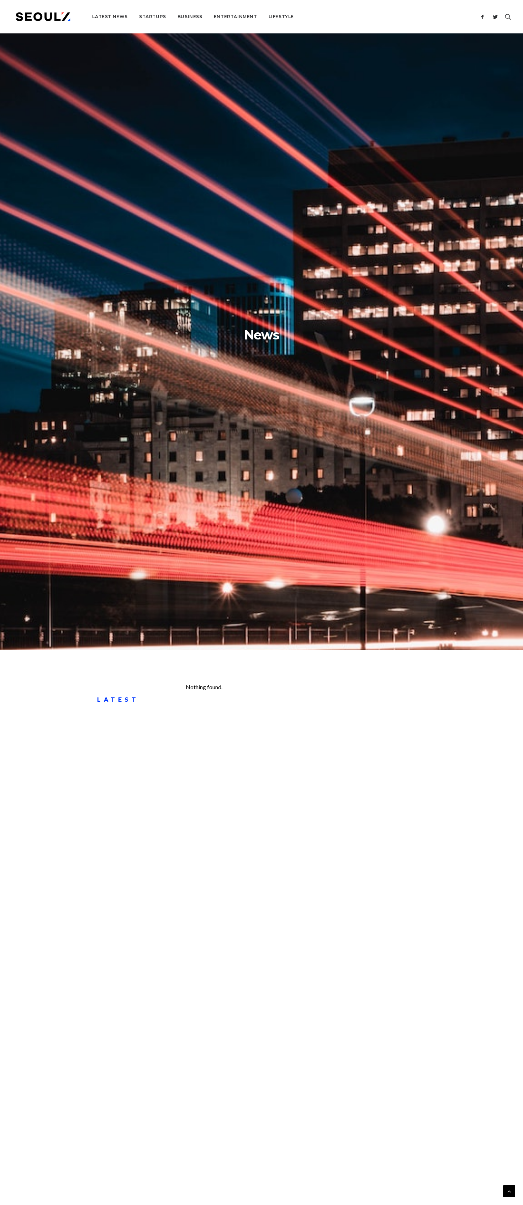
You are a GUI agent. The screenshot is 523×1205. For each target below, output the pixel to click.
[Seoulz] (43, 17)
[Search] (506, 16)
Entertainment (235, 16)
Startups (152, 16)
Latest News (110, 16)
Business (190, 16)
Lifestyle (281, 16)
